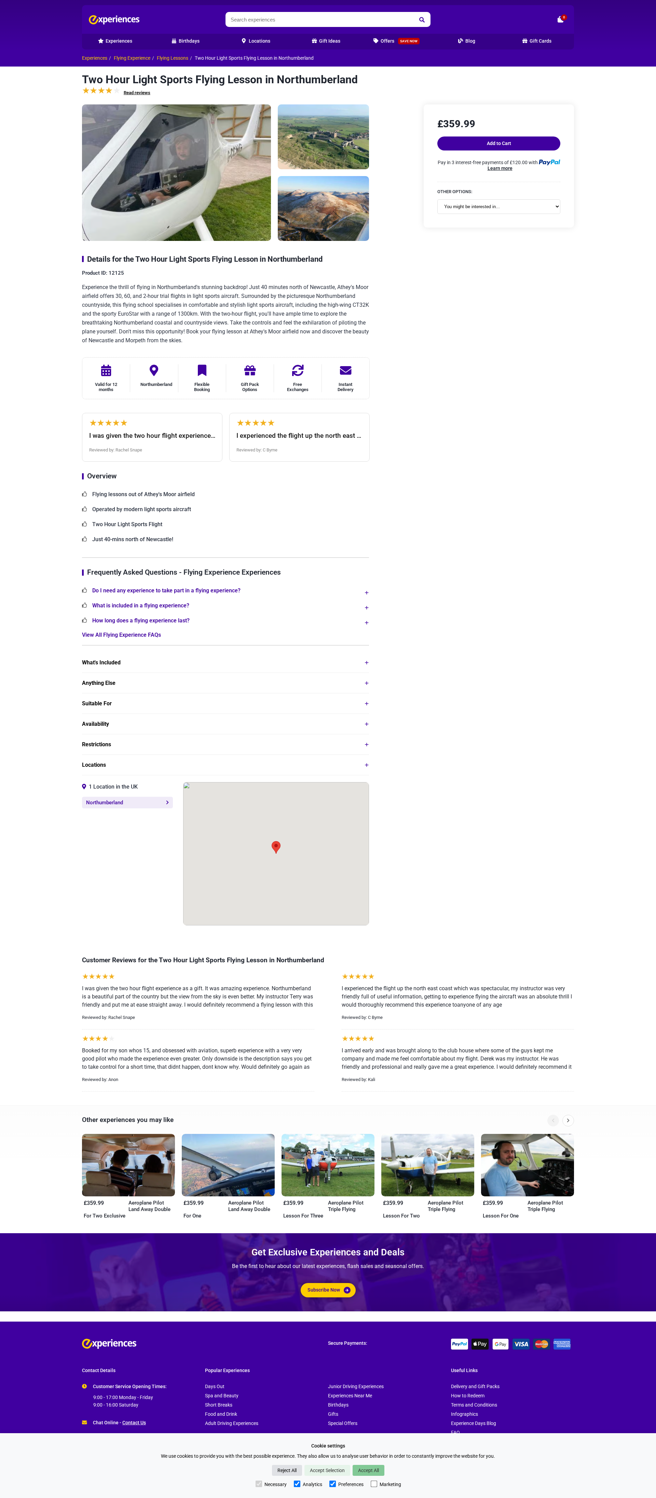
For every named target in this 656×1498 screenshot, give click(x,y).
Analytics (312, 1484)
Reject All (287, 1470)
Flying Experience (132, 58)
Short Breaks (218, 1405)
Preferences (351, 1484)
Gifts (333, 1414)
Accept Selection (327, 1470)
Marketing (390, 1484)
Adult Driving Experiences (231, 1423)
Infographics (464, 1414)
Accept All (368, 1470)
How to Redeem (467, 1396)
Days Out (214, 1386)
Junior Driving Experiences (356, 1386)
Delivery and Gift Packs (475, 1386)
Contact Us (134, 1423)
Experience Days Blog (473, 1423)
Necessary (275, 1484)
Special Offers (342, 1423)
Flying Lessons (172, 58)
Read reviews (137, 92)
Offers (399, 41)
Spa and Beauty (221, 1396)
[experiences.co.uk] (205, 1344)
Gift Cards (540, 41)
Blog (469, 41)
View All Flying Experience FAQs (121, 635)
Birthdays (338, 1405)
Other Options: (454, 191)
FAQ (455, 1433)
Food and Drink (221, 1414)
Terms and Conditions (474, 1405)
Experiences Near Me (350, 1396)
